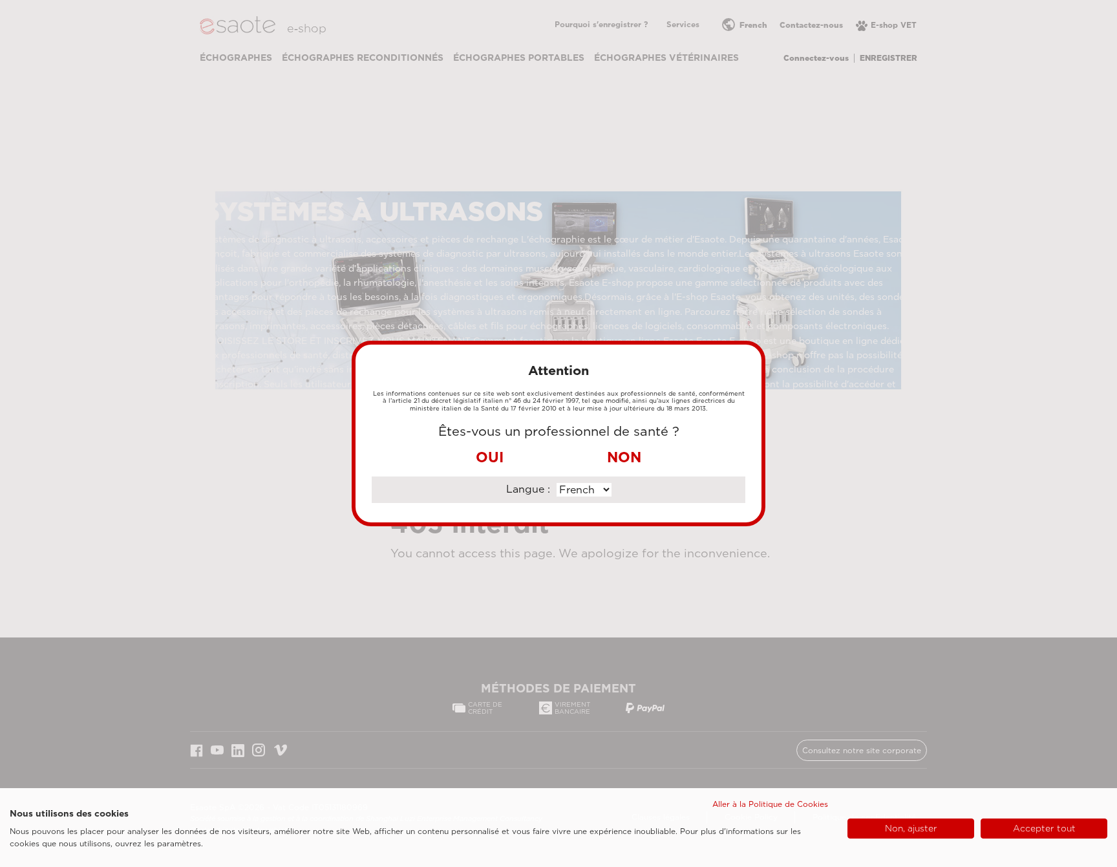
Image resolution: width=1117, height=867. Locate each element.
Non (624, 457)
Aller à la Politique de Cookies (770, 804)
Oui (490, 457)
